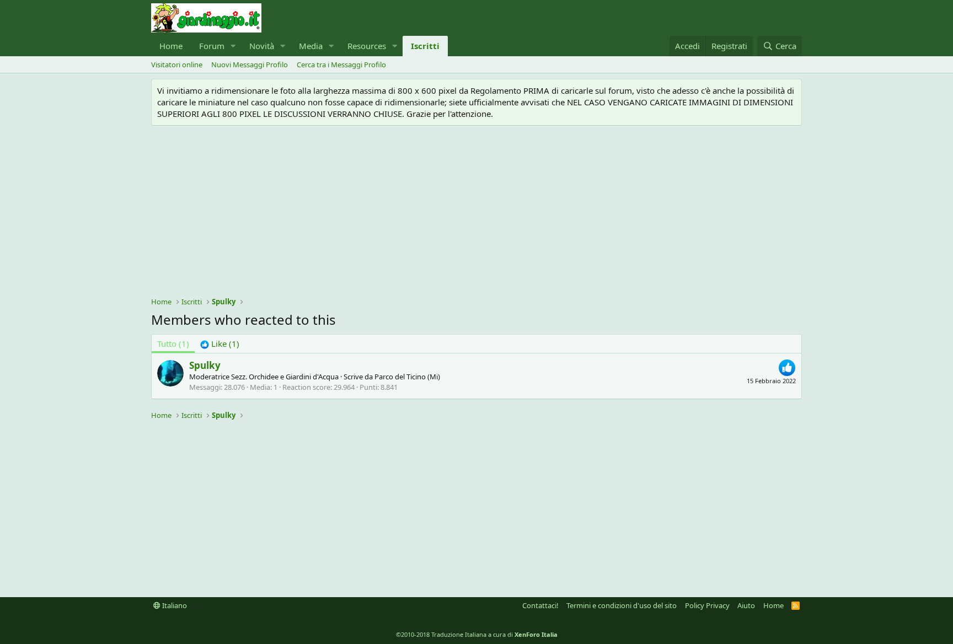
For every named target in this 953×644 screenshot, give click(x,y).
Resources (366, 45)
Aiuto (746, 605)
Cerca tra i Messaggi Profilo (341, 64)
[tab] (220, 344)
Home (171, 45)
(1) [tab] (173, 343)
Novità (261, 45)
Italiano (173, 605)
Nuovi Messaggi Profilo (249, 64)
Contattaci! (540, 605)
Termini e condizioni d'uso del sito (621, 605)
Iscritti (425, 45)
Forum (211, 45)
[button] (233, 46)
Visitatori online (176, 64)
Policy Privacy (707, 605)
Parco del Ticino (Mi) (407, 377)
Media (311, 45)
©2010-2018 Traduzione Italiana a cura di (477, 634)
